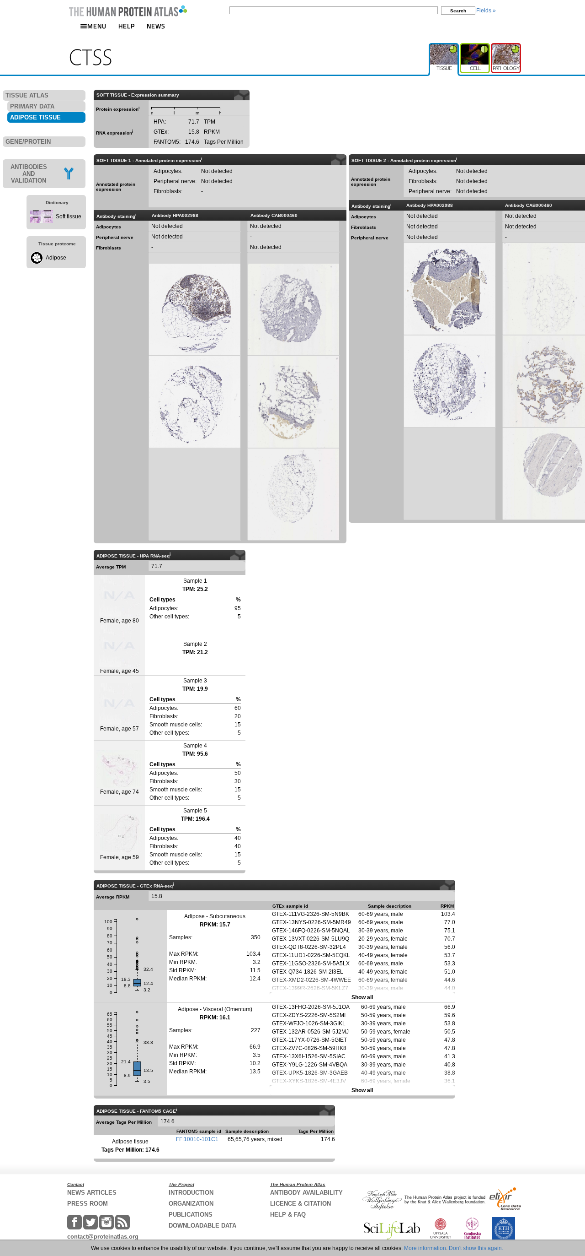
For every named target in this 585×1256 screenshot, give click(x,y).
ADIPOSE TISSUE (35, 117)
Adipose (56, 257)
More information (425, 1248)
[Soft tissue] (41, 221)
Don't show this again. (476, 1248)
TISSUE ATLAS (26, 95)
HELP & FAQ (288, 1214)
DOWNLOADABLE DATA (202, 1225)
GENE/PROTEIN (28, 141)
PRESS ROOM (87, 1203)
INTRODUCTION (191, 1192)
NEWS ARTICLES (92, 1192)
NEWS (156, 26)
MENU (96, 26)
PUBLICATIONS (191, 1214)
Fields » (486, 10)
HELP (126, 26)
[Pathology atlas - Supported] (506, 46)
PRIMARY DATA (32, 106)
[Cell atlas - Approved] (475, 46)
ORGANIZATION (191, 1203)
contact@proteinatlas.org (102, 1236)
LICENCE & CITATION (300, 1203)
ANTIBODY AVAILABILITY (306, 1192)
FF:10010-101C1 (197, 1139)
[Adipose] (36, 262)
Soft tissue (68, 216)
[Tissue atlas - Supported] (444, 46)
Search (458, 10)
